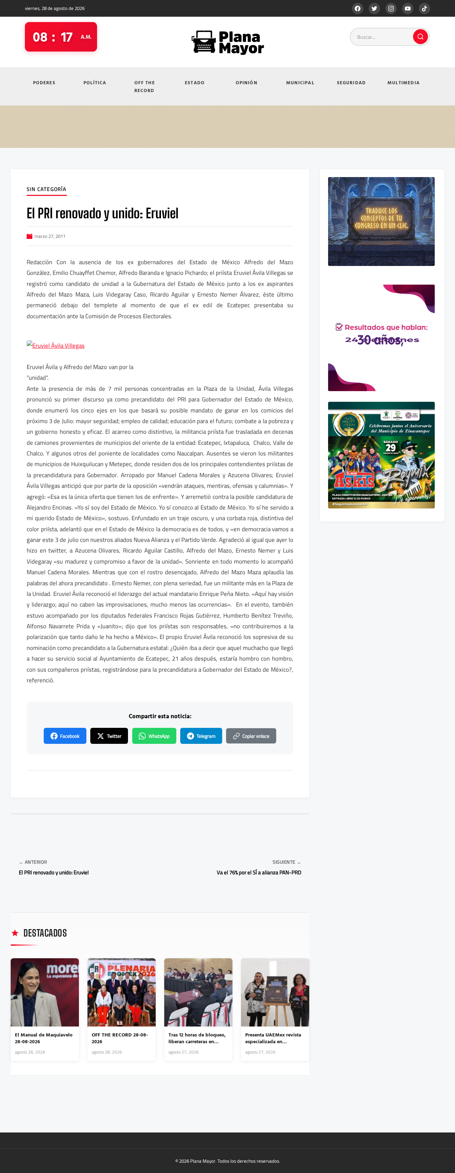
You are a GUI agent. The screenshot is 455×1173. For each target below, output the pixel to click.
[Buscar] (420, 36)
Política (95, 82)
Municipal (300, 82)
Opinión (246, 82)
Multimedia (403, 82)
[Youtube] (407, 8)
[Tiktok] (424, 8)
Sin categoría (47, 189)
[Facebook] (357, 8)
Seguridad (351, 82)
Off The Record (144, 86)
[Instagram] (391, 8)
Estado (195, 82)
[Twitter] (374, 8)
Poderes (44, 82)
